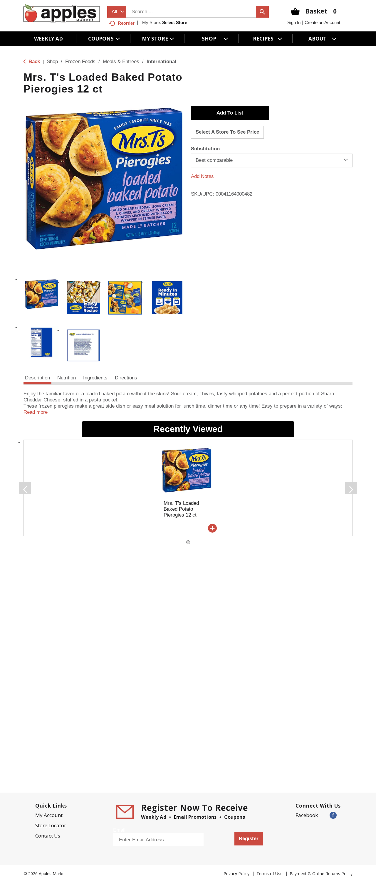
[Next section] (351, 488)
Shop (52, 61)
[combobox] (116, 12)
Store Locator (50, 825)
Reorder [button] (126, 23)
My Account (49, 815)
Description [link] (37, 378)
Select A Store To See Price (227, 132)
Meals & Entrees (121, 61)
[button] (42, 295)
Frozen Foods (80, 61)
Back (33, 61)
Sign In (294, 22)
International (161, 61)
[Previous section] (25, 488)
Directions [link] (126, 378)
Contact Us (47, 835)
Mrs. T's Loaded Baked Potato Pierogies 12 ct (181, 509)
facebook (307, 815)
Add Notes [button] (202, 176)
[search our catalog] (262, 12)
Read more (36, 412)
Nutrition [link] (66, 378)
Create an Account (322, 22)
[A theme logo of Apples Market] (62, 13)
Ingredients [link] (95, 378)
